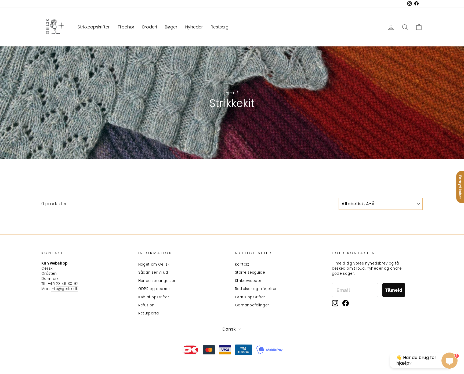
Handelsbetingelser (157, 280)
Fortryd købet (460, 187)
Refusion (146, 305)
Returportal (149, 313)
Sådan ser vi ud (153, 272)
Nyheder (194, 27)
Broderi (149, 27)
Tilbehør (126, 27)
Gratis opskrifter (250, 297)
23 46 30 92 (67, 283)
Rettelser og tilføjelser (256, 288)
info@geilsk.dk (64, 288)
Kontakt (242, 264)
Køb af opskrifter (153, 297)
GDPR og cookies (154, 288)
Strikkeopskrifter (94, 27)
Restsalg (220, 27)
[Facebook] (345, 303)
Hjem (230, 92)
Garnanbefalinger (252, 305)
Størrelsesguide (250, 272)
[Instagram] (335, 303)
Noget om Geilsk (153, 264)
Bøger (171, 27)
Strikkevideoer (248, 280)
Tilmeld (393, 290)
